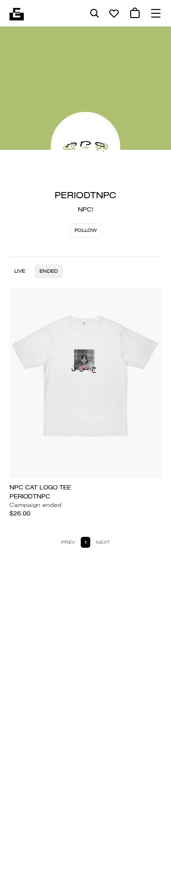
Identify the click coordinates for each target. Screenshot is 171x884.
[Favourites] (114, 13)
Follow (86, 230)
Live (19, 271)
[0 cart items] (134, 13)
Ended (48, 271)
